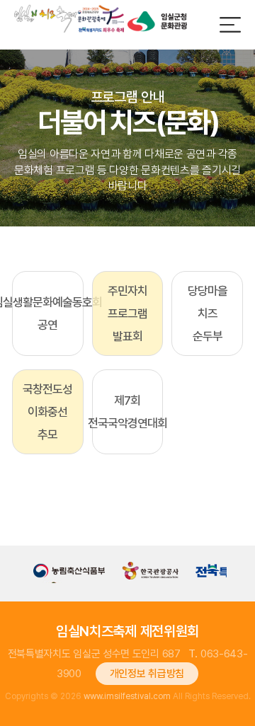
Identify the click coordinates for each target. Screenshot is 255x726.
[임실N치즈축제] (69, 19)
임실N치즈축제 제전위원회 (127, 631)
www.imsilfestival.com (127, 696)
